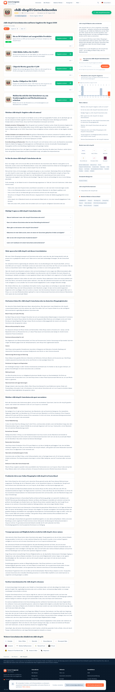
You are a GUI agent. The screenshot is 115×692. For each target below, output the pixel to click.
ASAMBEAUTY (82, 200)
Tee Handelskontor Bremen (97, 169)
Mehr (77, 2)
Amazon (90, 200)
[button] (7, 28)
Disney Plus (105, 200)
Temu (80, 205)
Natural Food (93, 164)
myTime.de (86, 169)
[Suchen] (98, 2)
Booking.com (97, 200)
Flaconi (81, 203)
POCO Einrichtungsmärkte (100, 203)
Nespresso (102, 166)
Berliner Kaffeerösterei (84, 164)
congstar (96, 205)
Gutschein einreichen (65, 676)
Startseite (38, 2)
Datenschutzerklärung (93, 676)
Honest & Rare (95, 166)
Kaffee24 (92, 171)
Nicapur (81, 169)
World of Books (88, 205)
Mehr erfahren (26, 687)
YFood (99, 164)
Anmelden (105, 66)
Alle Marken (47, 2)
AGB (88, 673)
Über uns (62, 673)
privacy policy (102, 69)
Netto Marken (88, 203)
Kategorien (69, 2)
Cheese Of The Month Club (85, 166)
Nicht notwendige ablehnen (74, 685)
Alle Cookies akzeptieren (94, 685)
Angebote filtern (9, 26)
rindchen (87, 171)
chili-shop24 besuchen (103, 12)
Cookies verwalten (58, 685)
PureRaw (81, 171)
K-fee (108, 166)
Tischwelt (106, 169)
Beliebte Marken (58, 2)
